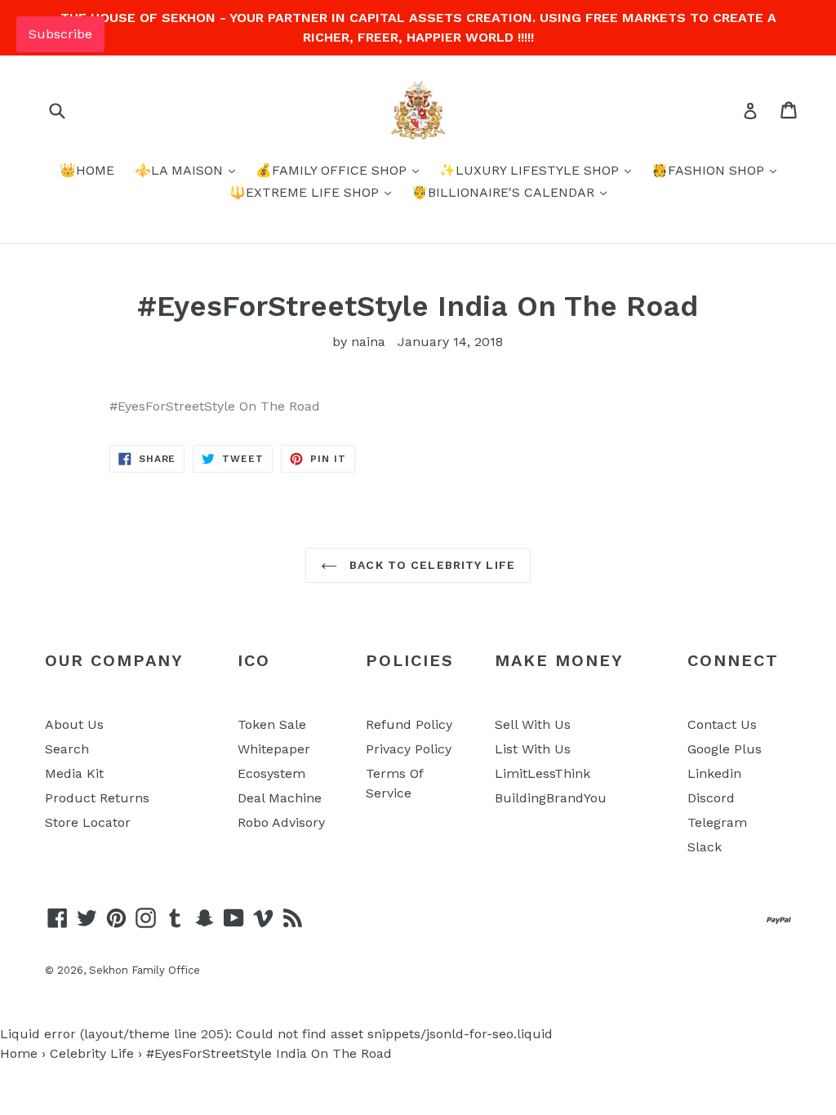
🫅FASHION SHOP (709, 170)
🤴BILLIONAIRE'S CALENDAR (504, 192)
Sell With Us (533, 724)
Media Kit (74, 773)
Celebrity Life (92, 1053)
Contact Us (722, 724)
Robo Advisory (281, 822)
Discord (711, 798)
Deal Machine (280, 798)
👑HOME (87, 170)
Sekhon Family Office (144, 970)
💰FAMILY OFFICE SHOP (333, 170)
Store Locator (88, 822)
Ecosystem (271, 773)
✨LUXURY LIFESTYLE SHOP (531, 170)
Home (19, 1053)
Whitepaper (274, 749)
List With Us (533, 749)
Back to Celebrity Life (430, 564)
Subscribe (60, 34)
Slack (704, 847)
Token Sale (272, 724)
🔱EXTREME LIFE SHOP (306, 192)
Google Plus (724, 749)
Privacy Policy (408, 749)
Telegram (717, 822)
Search (67, 749)
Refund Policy (409, 724)
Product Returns (97, 798)
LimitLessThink (542, 773)
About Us (74, 724)
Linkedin (714, 773)
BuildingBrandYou (551, 798)
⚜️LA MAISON (181, 170)
